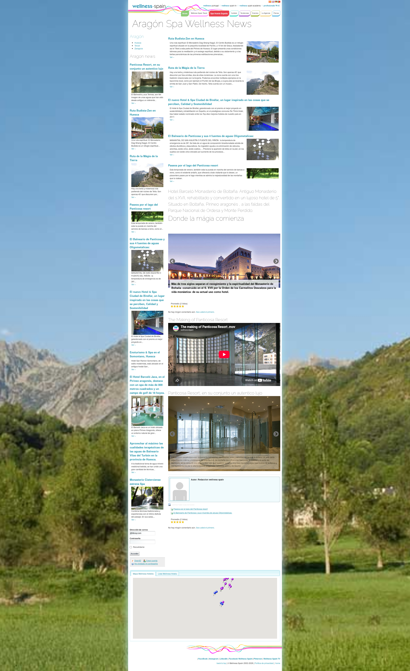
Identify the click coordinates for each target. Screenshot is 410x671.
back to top (221, 663)
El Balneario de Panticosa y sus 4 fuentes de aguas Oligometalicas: (147, 243)
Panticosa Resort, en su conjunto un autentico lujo (146, 66)
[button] (230, 587)
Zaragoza (139, 48)
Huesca (138, 42)
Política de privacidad (264, 663)
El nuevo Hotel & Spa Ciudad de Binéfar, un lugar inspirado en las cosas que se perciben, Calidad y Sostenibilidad (147, 300)
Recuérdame (138, 547)
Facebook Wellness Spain (240, 658)
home (277, 663)
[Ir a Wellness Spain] (149, 6)
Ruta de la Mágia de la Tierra (186, 68)
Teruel (137, 45)
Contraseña (135, 538)
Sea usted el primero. (205, 311)
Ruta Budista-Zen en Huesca (186, 38)
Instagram (213, 658)
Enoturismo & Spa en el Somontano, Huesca (145, 354)
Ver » (133, 103)
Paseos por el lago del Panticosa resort (144, 206)
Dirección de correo (139, 529)
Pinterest (258, 658)
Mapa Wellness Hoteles (143, 573)
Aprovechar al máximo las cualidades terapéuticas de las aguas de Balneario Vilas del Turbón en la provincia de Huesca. (147, 451)
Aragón (137, 36)
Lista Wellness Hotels (167, 573)
